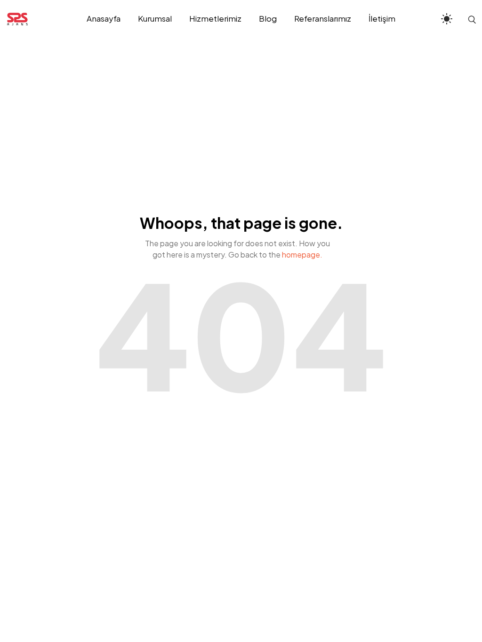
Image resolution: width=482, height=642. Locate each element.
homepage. (302, 254)
